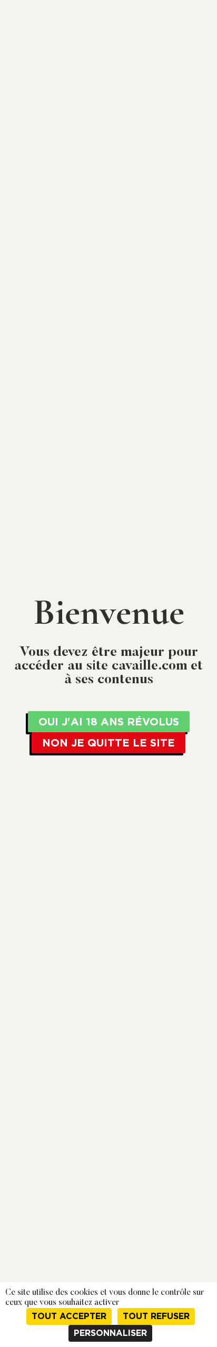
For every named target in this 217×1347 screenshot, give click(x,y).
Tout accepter (69, 1316)
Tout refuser (156, 1316)
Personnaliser (110, 1333)
